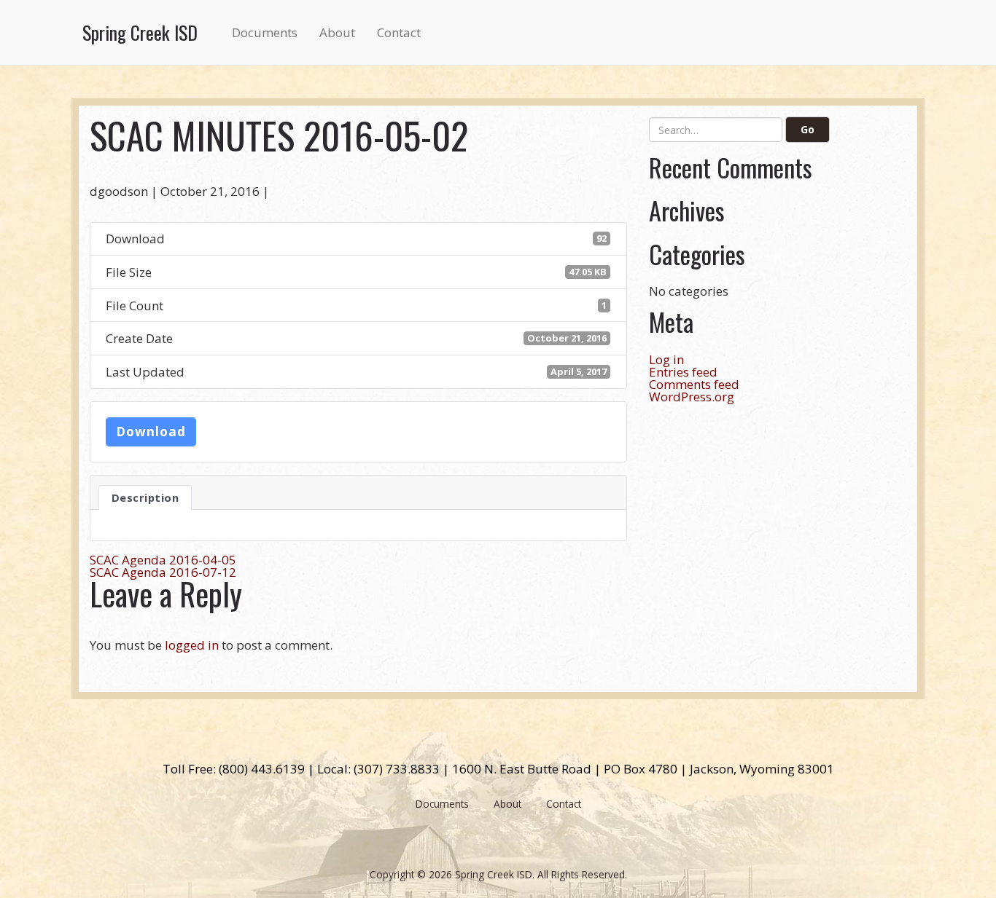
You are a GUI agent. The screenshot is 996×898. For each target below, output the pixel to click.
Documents (264, 32)
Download (151, 431)
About (337, 32)
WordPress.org (691, 396)
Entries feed (683, 371)
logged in (192, 645)
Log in (666, 359)
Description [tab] (145, 497)
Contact (399, 32)
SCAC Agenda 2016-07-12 (163, 572)
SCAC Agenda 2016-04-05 (163, 559)
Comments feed (694, 384)
